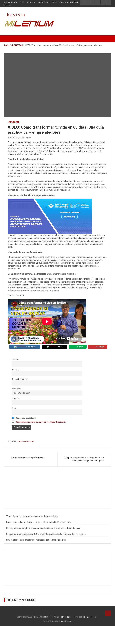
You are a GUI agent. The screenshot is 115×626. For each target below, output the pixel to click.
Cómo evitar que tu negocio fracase (28, 457)
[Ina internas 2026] (50, 200)
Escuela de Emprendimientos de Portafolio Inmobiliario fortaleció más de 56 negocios (46, 534)
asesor (26, 441)
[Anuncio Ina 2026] (30, 474)
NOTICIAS (31, 2)
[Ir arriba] (108, 613)
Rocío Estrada (25, 138)
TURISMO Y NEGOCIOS (21, 600)
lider (32, 441)
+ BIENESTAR (43, 2)
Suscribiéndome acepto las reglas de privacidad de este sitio (41, 422)
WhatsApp (16, 388)
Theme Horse (89, 617)
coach (19, 441)
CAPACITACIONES (59, 2)
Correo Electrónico (19, 379)
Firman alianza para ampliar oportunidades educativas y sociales (36, 540)
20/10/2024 (13, 138)
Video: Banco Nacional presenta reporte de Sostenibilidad (32, 516)
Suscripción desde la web (26, 418)
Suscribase (73, 2)
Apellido (15, 369)
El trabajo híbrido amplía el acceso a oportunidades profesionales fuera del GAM (43, 528)
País (14, 408)
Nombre (15, 359)
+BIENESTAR (13, 122)
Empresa (15, 398)
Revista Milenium (40, 617)
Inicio (21, 2)
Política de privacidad (60, 617)
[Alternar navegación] (7, 38)
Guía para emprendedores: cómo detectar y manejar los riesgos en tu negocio (84, 459)
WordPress (66, 621)
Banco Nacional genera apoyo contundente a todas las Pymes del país (38, 522)
